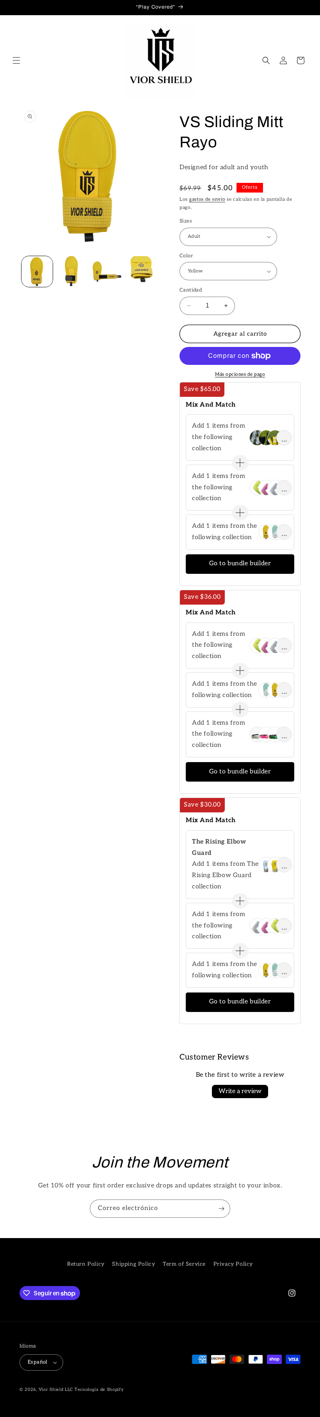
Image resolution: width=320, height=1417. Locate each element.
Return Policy (86, 1264)
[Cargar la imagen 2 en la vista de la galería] (72, 271)
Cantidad (191, 290)
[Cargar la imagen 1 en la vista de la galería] (37, 271)
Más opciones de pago (240, 374)
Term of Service (184, 1264)
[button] (16, 60)
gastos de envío (207, 199)
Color (186, 256)
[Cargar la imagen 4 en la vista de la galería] (142, 271)
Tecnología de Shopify (99, 1389)
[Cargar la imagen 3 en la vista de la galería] (107, 271)
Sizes (186, 221)
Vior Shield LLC (56, 1389)
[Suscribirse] (221, 1208)
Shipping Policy (133, 1264)
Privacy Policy (233, 1264)
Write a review (240, 1091)
